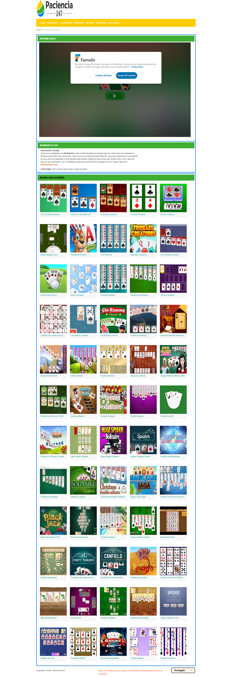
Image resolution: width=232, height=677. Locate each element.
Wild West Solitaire (49, 618)
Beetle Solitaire (137, 416)
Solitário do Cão (48, 658)
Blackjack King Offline (110, 658)
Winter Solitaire (77, 295)
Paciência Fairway (78, 255)
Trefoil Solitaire (137, 658)
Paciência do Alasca (139, 295)
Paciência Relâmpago (170, 456)
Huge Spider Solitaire (110, 456)
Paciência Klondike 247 (81, 214)
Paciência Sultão (78, 658)
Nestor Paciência (168, 658)
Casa (42, 23)
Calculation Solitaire (79, 335)
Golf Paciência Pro (49, 295)
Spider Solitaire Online (140, 456)
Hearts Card (76, 618)
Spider (90, 23)
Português (179, 670)
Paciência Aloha (108, 376)
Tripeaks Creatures (139, 255)
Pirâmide (79, 23)
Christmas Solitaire (109, 214)
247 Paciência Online (170, 255)
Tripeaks (101, 23)
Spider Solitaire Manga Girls (173, 376)
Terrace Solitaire (168, 295)
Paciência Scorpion (139, 577)
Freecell (53, 23)
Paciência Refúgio (138, 335)
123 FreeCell (106, 255)
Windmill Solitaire (108, 618)
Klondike (66, 23)
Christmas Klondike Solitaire (113, 497)
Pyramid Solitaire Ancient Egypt (174, 335)
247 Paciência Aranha (50, 214)
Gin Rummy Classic (109, 335)
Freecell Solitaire (108, 295)
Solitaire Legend (78, 497)
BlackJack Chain (168, 537)
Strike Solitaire (77, 376)
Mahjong (113, 23)
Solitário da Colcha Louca (52, 335)
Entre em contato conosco (110, 671)
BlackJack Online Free (50, 537)
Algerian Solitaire (138, 376)
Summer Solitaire (108, 537)
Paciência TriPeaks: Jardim (52, 456)
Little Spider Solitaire (80, 456)
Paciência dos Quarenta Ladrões (85, 577)
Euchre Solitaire (167, 214)
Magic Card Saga (138, 497)
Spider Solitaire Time (170, 618)
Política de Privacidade (142, 671)
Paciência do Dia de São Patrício (55, 416)
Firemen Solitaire (108, 416)
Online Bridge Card (49, 255)
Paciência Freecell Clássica (172, 497)
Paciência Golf (167, 416)
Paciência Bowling (49, 577)
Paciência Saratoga (49, 497)
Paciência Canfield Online (112, 577)
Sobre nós (126, 671)
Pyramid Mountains (49, 376)
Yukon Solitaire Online (140, 537)
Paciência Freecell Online (172, 577)
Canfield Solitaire (138, 214)
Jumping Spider (77, 416)
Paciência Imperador (140, 618)
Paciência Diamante (79, 537)
